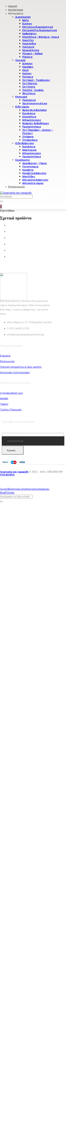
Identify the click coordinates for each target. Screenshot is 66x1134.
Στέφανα (27, 136)
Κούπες (27, 73)
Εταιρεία (5, 355)
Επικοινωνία (16, 186)
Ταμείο (4, 404)
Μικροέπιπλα (30, 50)
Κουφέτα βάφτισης (34, 173)
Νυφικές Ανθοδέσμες (35, 123)
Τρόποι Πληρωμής (11, 409)
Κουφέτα (27, 169)
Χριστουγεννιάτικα (34, 103)
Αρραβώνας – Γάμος (34, 163)
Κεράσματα (22, 160)
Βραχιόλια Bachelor (34, 110)
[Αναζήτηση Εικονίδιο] (1, 201)
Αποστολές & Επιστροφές (15, 372)
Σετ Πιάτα (28, 86)
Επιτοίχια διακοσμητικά (37, 27)
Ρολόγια (27, 56)
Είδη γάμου (22, 106)
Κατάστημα (15, 10)
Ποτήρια (27, 76)
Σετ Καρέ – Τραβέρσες (36, 80)
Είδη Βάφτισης (24, 143)
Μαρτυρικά (29, 150)
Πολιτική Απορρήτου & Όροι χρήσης (21, 366)
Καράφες (27, 66)
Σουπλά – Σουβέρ (33, 90)
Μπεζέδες (28, 176)
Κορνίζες (28, 40)
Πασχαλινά (29, 100)
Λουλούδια (29, 43)
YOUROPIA (7, 474)
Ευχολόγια (28, 113)
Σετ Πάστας (29, 83)
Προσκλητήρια (31, 126)
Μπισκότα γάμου (32, 183)
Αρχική (12, 6)
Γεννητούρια (30, 166)
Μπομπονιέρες (31, 120)
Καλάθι (4, 398)
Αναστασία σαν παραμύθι (14, 471)
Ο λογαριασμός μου (11, 393)
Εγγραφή (11, 450)
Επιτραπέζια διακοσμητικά (39, 30)
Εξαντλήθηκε (7, 210)
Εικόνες (27, 23)
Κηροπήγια (29, 116)
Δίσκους (27, 63)
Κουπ (25, 70)
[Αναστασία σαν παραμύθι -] (16, 192)
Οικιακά (20, 60)
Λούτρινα (28, 46)
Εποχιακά (21, 96)
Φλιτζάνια (28, 93)
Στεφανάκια (29, 140)
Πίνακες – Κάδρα (32, 53)
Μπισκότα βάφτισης (35, 179)
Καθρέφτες (29, 33)
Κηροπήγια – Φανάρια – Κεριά (40, 36)
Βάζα (25, 20)
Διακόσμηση (23, 17)
